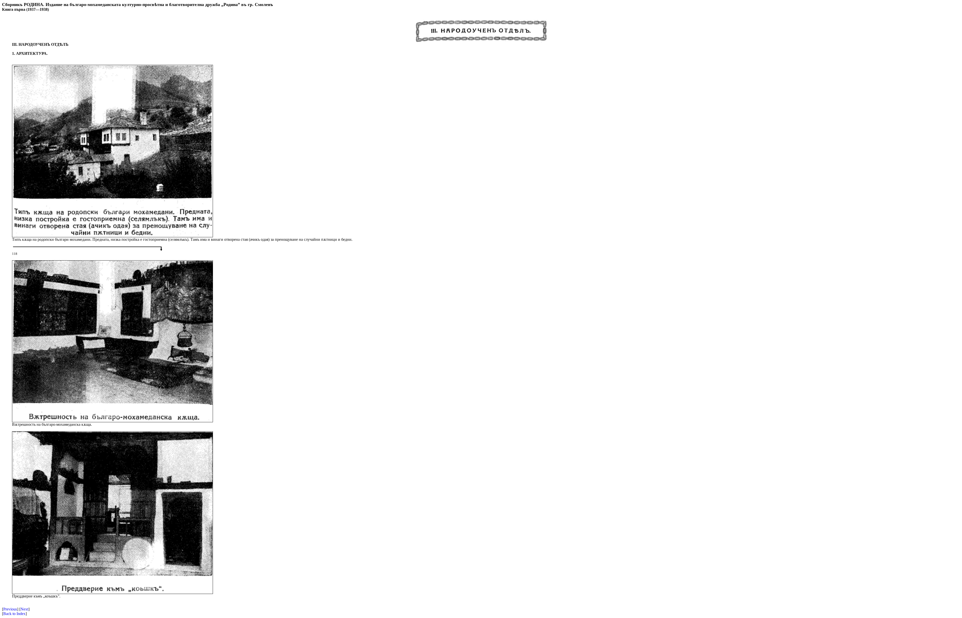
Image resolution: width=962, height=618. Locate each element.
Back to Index (14, 613)
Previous (10, 609)
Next (24, 609)
